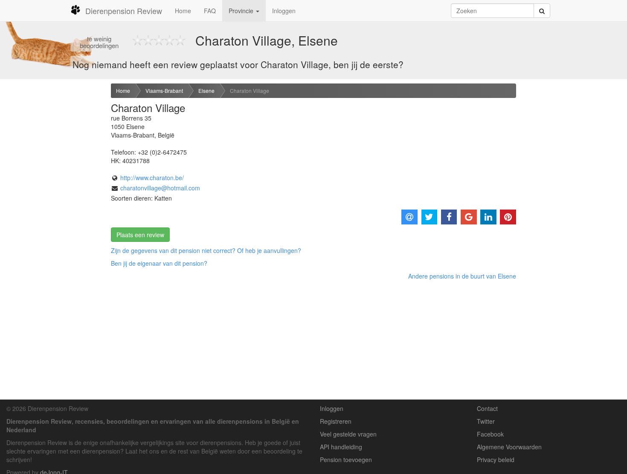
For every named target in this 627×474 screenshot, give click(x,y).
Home (183, 10)
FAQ (210, 10)
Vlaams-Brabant (164, 90)
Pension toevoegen (346, 459)
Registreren (335, 421)
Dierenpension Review (123, 10)
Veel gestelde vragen (348, 434)
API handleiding (341, 446)
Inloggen (284, 10)
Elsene (206, 90)
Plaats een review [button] (140, 234)
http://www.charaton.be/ (152, 177)
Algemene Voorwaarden (509, 446)
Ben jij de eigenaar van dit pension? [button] (159, 263)
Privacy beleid (495, 459)
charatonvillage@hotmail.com (160, 188)
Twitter (486, 421)
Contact (487, 408)
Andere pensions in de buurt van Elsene (462, 276)
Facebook (490, 434)
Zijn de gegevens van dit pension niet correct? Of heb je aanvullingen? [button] (206, 250)
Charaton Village (249, 90)
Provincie (242, 10)
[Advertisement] (52, 217)
